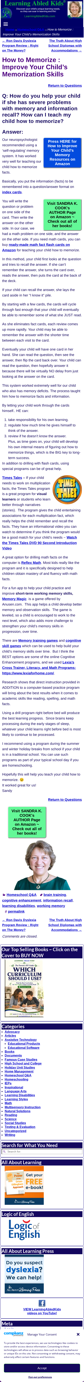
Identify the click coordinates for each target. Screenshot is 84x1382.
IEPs (8, 1083)
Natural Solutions (17, 1111)
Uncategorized (15, 1131)
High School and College (23, 1063)
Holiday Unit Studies (20, 1067)
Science (11, 1119)
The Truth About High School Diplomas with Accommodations (65, 45)
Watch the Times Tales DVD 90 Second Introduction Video (39, 542)
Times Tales (12, 478)
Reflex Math (31, 563)
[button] (78, 1334)
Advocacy (12, 1031)
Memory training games (38, 640)
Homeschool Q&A (30, 29)
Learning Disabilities (20, 1095)
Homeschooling (16, 1079)
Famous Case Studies (21, 1059)
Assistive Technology (21, 1039)
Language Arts (16, 1091)
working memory (51, 906)
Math (8, 1103)
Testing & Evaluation (20, 1127)
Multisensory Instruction (23, 1107)
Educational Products (24, 1043)
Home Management (19, 1071)
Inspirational (14, 1087)
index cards (12, 192)
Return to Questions (65, 800)
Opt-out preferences (40, 1377)
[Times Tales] (67, 503)
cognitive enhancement (21, 900)
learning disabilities (18, 906)
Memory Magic (14, 599)
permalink (16, 911)
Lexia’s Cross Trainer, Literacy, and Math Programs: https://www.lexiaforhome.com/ (39, 667)
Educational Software (23, 1047)
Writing (10, 1135)
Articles (10, 1035)
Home (9, 29)
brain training (55, 895)
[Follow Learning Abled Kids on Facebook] (42, 1305)
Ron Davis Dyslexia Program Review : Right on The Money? (20, 45)
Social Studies (15, 1123)
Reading (11, 1115)
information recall (58, 900)
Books (9, 1051)
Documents (13, 1055)
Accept (42, 1368)
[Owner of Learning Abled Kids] (42, 889)
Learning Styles (16, 1099)
